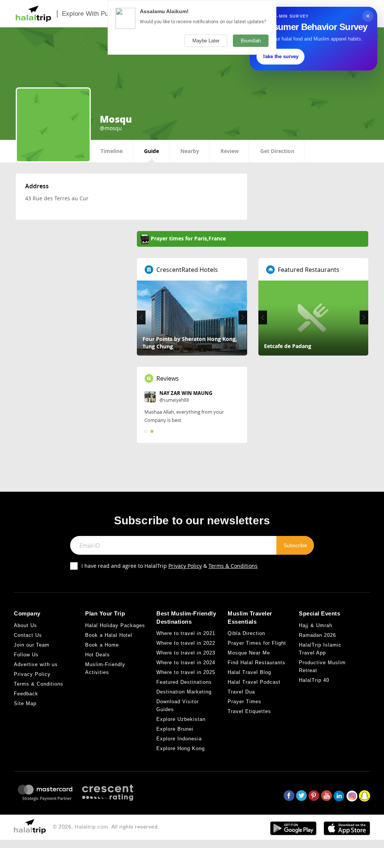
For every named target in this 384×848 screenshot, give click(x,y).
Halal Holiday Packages (115, 625)
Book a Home (102, 645)
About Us (25, 625)
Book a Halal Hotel (108, 635)
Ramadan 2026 (317, 635)
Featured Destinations (184, 682)
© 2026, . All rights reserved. (106, 827)
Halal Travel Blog (249, 672)
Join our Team (32, 645)
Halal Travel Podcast (254, 682)
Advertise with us (36, 664)
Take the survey (280, 56)
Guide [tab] (151, 151)
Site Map (25, 703)
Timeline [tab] (111, 151)
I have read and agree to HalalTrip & (169, 565)
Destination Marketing (184, 692)
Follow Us (26, 654)
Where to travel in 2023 (185, 653)
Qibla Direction (246, 633)
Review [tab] (229, 151)
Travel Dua (241, 692)
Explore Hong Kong (180, 748)
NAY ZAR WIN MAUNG (185, 393)
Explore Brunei (175, 729)
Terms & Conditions (233, 565)
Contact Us (28, 635)
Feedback (26, 693)
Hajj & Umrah (315, 625)
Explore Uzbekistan (181, 719)
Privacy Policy (185, 565)
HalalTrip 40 (314, 680)
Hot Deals (97, 654)
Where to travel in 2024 (185, 662)
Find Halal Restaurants (256, 662)
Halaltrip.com (91, 827)
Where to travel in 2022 (185, 643)
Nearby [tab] (189, 151)
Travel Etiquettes (249, 711)
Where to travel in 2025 (185, 672)
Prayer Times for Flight (257, 643)
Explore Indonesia (179, 738)
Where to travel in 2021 (185, 633)
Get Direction (277, 151)
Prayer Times (244, 701)
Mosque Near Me (249, 653)
